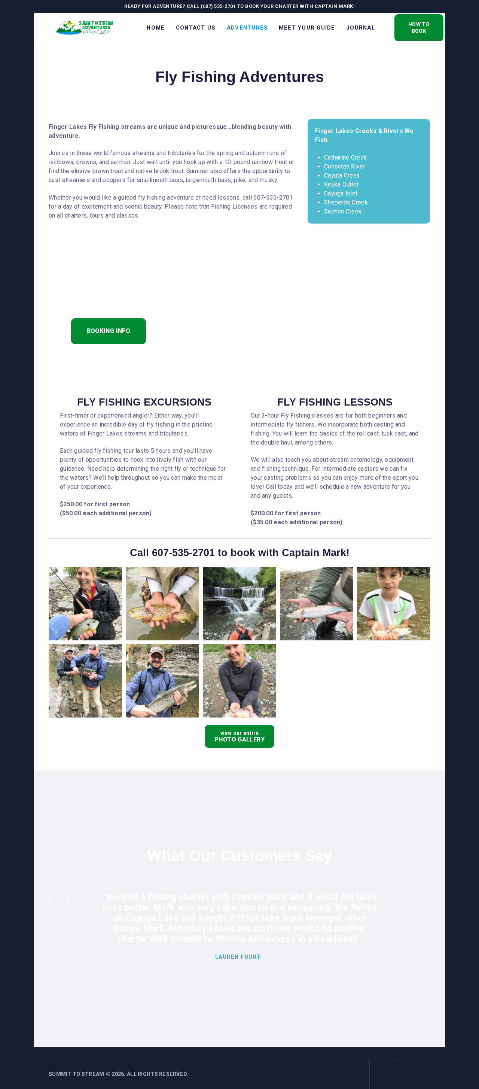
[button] (59, 902)
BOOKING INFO (109, 330)
